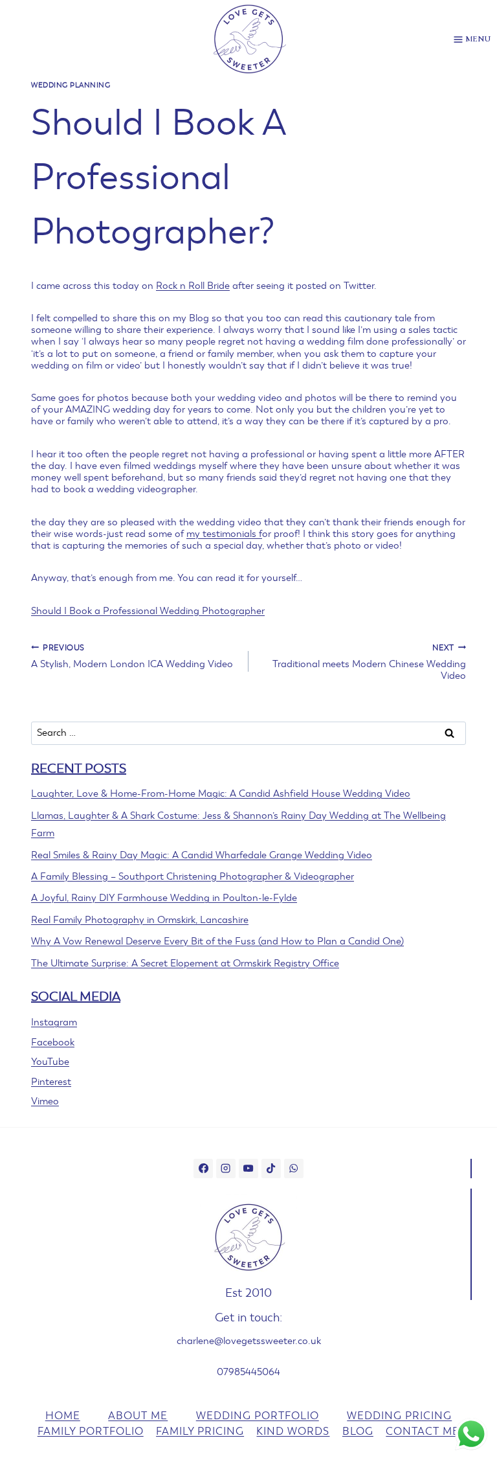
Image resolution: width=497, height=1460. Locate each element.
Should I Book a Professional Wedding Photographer (148, 611)
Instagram (54, 1022)
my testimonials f (224, 534)
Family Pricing (200, 1431)
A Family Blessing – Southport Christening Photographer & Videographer (192, 876)
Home (62, 1415)
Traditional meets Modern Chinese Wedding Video (369, 662)
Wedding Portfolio (257, 1415)
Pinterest (51, 1082)
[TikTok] (271, 1168)
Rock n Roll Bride (193, 285)
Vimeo (45, 1101)
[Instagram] (226, 1168)
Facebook (52, 1042)
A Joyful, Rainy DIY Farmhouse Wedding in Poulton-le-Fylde (164, 898)
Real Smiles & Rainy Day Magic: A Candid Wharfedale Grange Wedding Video (201, 855)
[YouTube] (248, 1168)
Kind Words (292, 1431)
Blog (357, 1431)
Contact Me (422, 1431)
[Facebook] (203, 1168)
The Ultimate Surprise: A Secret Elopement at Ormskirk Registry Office (185, 963)
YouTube (50, 1061)
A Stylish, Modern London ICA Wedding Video (132, 656)
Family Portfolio (91, 1431)
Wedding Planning (71, 85)
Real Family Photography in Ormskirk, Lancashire (139, 920)
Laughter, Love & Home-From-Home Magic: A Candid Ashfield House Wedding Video (220, 793)
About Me (138, 1415)
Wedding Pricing (399, 1415)
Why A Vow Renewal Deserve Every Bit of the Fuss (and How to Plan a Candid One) (217, 941)
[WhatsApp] (294, 1168)
